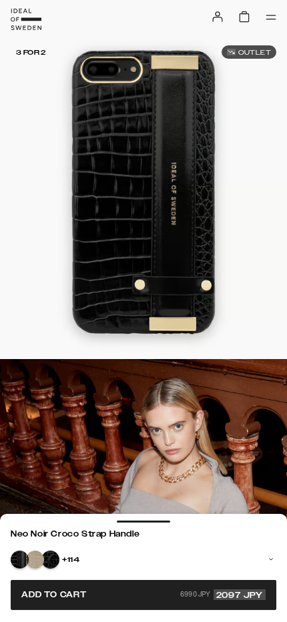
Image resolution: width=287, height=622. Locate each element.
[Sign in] (217, 16)
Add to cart (142, 594)
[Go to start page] (26, 19)
